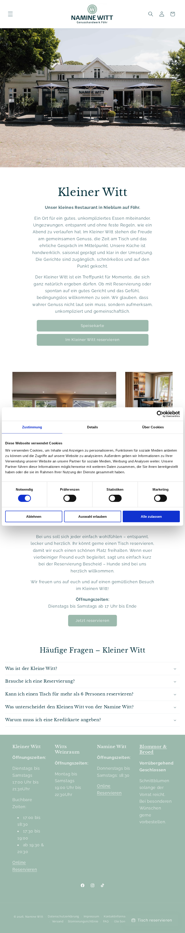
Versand (57, 921)
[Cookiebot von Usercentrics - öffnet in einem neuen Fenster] (160, 414)
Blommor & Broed (153, 749)
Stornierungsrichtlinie (83, 921)
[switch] (69, 498)
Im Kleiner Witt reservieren (92, 339)
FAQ (106, 921)
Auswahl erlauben (92, 516)
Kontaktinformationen (119, 916)
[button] (10, 14)
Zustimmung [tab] (32, 427)
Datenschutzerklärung (63, 916)
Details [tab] (92, 427)
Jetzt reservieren (92, 620)
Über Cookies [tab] (153, 427)
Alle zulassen (151, 516)
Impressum (91, 916)
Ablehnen (33, 516)
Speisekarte (92, 325)
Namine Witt (34, 916)
